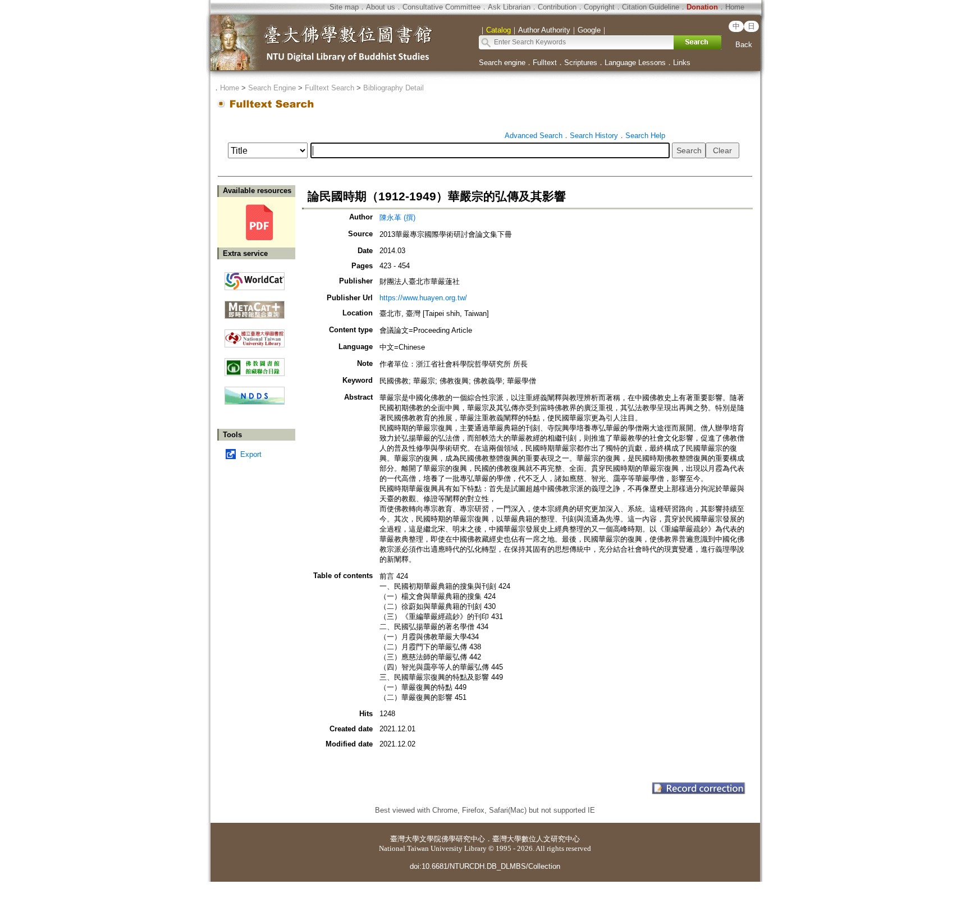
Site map (344, 7)
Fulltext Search (329, 88)
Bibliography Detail (393, 88)
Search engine (502, 62)
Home (734, 7)
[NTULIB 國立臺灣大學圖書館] (255, 334)
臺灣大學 (404, 839)
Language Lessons (635, 62)
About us (380, 7)
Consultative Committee (441, 7)
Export (251, 454)
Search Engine (272, 88)
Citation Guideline (650, 7)
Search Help (645, 135)
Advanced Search (533, 135)
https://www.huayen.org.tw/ (423, 298)
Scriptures (580, 62)
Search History (594, 135)
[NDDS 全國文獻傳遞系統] (255, 402)
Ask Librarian (509, 7)
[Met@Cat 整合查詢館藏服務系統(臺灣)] (255, 305)
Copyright (599, 7)
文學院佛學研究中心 (452, 839)
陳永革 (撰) (397, 217)
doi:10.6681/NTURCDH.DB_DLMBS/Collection (485, 866)
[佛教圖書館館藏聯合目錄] (255, 363)
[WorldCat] (255, 278)
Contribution (557, 7)
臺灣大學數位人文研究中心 (536, 839)
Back (743, 44)
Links (681, 62)
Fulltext (545, 62)
